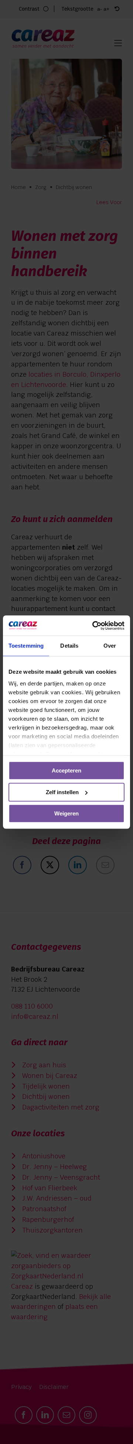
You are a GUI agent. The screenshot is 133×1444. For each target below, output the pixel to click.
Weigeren (66, 813)
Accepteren (66, 770)
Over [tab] (109, 646)
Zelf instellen (62, 792)
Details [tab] (69, 646)
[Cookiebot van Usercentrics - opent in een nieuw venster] (94, 625)
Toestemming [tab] (26, 646)
